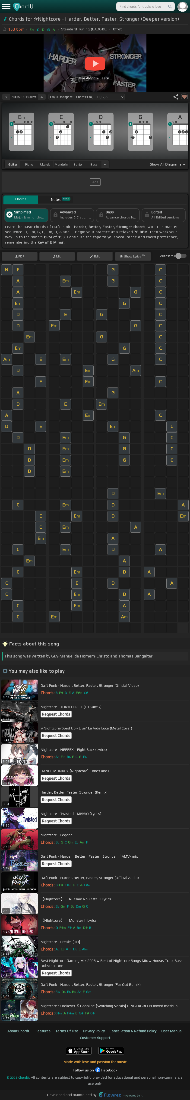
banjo (77, 164)
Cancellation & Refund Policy (133, 1031)
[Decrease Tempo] (6, 97)
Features (43, 1031)
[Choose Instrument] (104, 164)
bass (94, 164)
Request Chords (56, 714)
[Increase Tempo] (42, 97)
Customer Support (95, 1037)
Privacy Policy (94, 1031)
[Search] (170, 6)
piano (29, 164)
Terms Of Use (66, 1031)
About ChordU (19, 1031)
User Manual (172, 1031)
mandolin (61, 164)
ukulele (45, 164)
